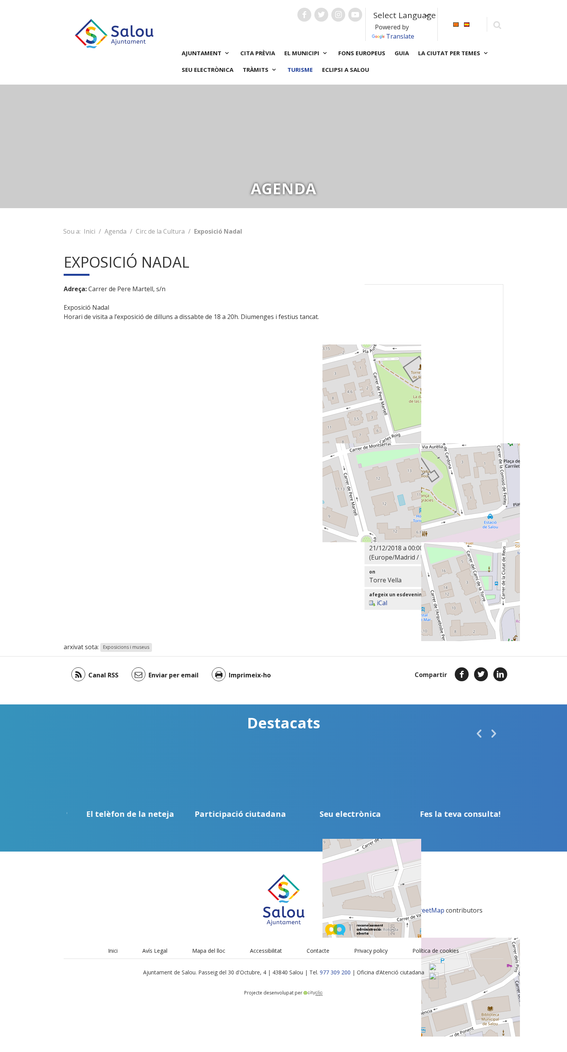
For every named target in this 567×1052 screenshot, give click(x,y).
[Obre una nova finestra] (304, 15)
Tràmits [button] (256, 69)
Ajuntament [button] (202, 53)
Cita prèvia (257, 53)
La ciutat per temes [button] (450, 53)
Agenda (116, 231)
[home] (114, 33)
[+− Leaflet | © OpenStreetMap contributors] (433, 380)
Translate (400, 36)
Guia (402, 53)
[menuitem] (456, 24)
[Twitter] (481, 674)
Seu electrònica (207, 69)
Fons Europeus (361, 53)
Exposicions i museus (126, 647)
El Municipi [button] (302, 53)
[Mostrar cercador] (497, 24)
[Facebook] (462, 674)
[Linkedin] (500, 674)
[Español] (466, 23)
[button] (479, 733)
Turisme (300, 69)
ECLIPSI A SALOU (345, 69)
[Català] (456, 23)
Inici (89, 231)
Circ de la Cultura (160, 231)
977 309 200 (335, 972)
